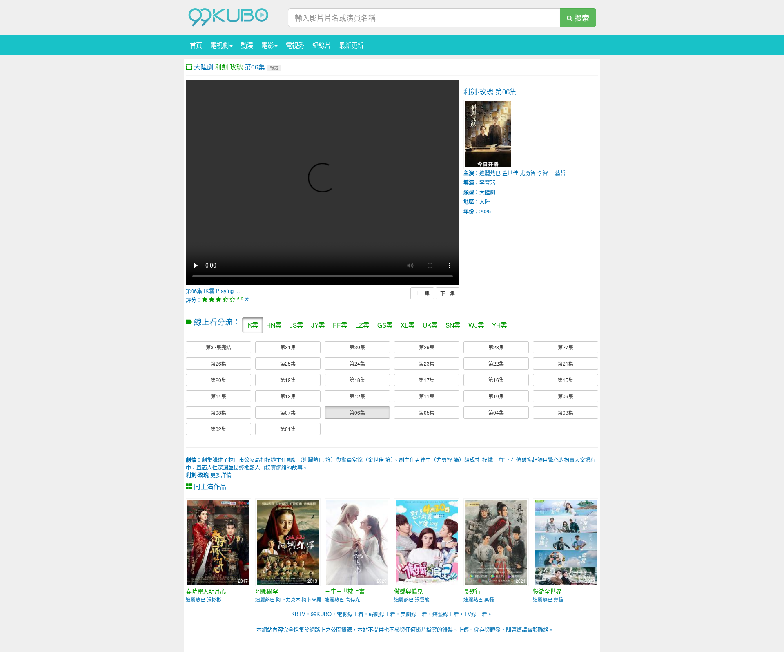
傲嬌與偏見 (408, 591)
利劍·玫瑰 (229, 66)
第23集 (426, 363)
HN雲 (274, 324)
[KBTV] (229, 16)
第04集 (496, 412)
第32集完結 (218, 347)
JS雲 (296, 324)
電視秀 (295, 44)
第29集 (426, 347)
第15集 (565, 379)
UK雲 (430, 324)
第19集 (288, 379)
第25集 (288, 363)
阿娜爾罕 (266, 591)
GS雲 (385, 324)
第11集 (426, 396)
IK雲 (252, 324)
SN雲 (453, 324)
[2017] (218, 541)
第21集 (565, 363)
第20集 (218, 379)
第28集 (496, 347)
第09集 (565, 396)
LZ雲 (362, 324)
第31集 (288, 347)
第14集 (218, 396)
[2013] (288, 541)
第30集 (357, 347)
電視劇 (219, 44)
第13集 (288, 396)
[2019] (565, 541)
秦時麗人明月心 (206, 591)
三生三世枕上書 (345, 591)
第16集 (496, 379)
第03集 (565, 412)
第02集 (218, 428)
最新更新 (351, 44)
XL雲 (408, 324)
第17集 (426, 379)
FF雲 (340, 324)
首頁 (196, 44)
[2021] (496, 541)
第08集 (218, 412)
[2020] (357, 541)
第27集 (565, 347)
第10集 (496, 396)
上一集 (422, 293)
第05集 (426, 412)
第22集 (496, 363)
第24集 (357, 363)
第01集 (288, 428)
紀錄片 (321, 44)
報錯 (274, 68)
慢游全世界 (547, 591)
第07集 (288, 412)
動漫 (247, 44)
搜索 (580, 17)
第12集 (357, 396)
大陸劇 (204, 66)
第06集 (357, 412)
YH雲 (499, 324)
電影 (267, 44)
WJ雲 (476, 324)
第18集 (357, 379)
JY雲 (318, 324)
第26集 (218, 363)
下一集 (447, 293)
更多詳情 (209, 474)
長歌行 (472, 591)
